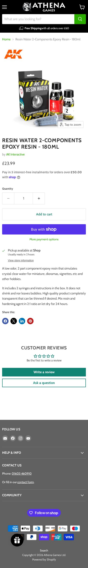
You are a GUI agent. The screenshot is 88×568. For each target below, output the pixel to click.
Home (6, 39)
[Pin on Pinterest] (30, 321)
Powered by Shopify (44, 559)
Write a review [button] (44, 372)
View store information (21, 260)
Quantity (7, 188)
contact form (25, 482)
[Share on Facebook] (5, 321)
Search (44, 550)
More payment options (44, 239)
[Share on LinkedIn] (22, 321)
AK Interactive (15, 154)
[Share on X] (13, 321)
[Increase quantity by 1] (39, 198)
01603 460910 (22, 473)
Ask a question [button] (44, 383)
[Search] (80, 19)
